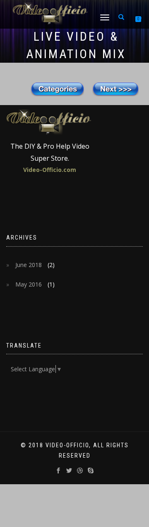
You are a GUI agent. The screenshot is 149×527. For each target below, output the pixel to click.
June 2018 (28, 265)
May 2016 (28, 284)
